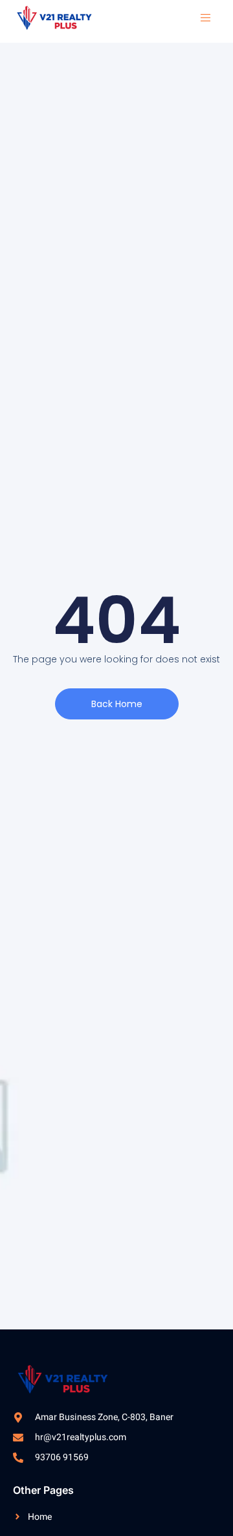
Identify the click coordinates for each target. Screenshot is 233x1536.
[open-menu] (199, 18)
